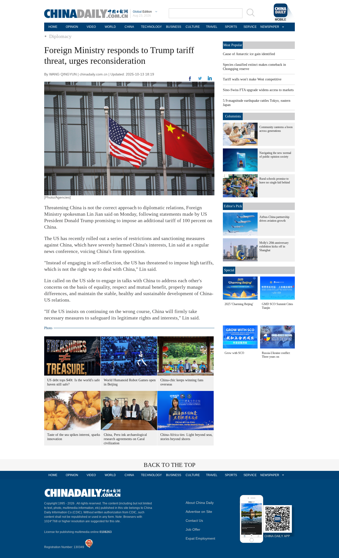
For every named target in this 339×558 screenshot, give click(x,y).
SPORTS (231, 27)
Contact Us (194, 521)
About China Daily (200, 503)
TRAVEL (211, 27)
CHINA (129, 27)
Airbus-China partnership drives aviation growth (274, 218)
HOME (52, 27)
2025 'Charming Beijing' (239, 304)
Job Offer (193, 529)
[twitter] (210, 79)
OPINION (72, 27)
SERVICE (250, 27)
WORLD (110, 27)
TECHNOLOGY (151, 27)
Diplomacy (60, 36)
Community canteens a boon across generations (276, 129)
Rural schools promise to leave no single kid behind (274, 180)
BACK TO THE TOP (169, 465)
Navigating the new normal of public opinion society (275, 154)
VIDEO (91, 27)
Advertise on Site (199, 512)
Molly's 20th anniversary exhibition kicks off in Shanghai (274, 246)
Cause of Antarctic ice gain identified (249, 54)
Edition (142, 11)
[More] (190, 80)
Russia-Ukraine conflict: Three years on (276, 354)
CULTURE (193, 27)
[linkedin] (200, 80)
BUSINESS (173, 27)
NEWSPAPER (269, 27)
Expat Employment (200, 538)
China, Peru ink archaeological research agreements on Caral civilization (125, 439)
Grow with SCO (234, 353)
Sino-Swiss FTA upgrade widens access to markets (258, 90)
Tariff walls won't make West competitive (252, 79)
